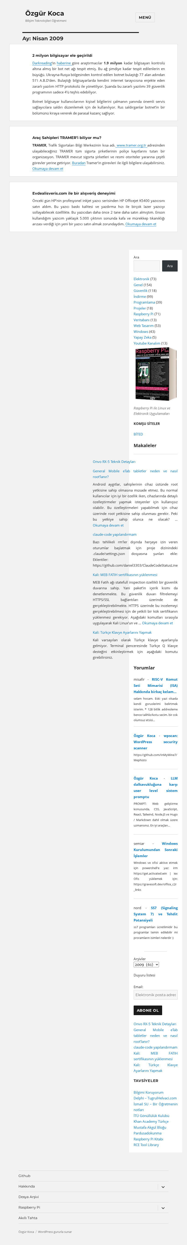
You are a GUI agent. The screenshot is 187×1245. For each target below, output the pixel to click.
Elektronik (141, 279)
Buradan (79, 162)
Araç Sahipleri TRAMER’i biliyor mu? (66, 138)
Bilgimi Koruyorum (149, 1092)
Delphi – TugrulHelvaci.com (155, 1098)
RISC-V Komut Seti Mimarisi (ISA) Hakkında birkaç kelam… (156, 685)
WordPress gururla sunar (55, 1232)
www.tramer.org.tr (131, 145)
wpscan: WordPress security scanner (156, 741)
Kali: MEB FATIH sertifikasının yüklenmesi (125, 574)
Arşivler (140, 959)
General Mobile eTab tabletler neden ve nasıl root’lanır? (156, 1036)
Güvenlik (141, 290)
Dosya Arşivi (28, 1197)
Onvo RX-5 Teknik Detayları (114, 461)
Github (24, 1176)
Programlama (144, 302)
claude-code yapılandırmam (115, 534)
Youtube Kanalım (147, 343)
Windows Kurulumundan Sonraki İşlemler (156, 849)
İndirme (140, 296)
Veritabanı (142, 320)
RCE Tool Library (146, 1144)
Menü (145, 17)
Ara (136, 257)
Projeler (140, 308)
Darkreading (42, 63)
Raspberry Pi (143, 314)
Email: (138, 986)
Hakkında (26, 1186)
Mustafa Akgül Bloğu (150, 1127)
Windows (141, 331)
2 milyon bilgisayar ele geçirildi (62, 55)
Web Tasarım (144, 325)
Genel (138, 285)
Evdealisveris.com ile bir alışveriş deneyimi (73, 193)
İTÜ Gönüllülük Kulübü (151, 1115)
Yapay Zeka (142, 337)
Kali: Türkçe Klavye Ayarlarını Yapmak (122, 632)
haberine (64, 63)
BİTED (138, 434)
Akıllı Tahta (27, 1218)
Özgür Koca (44, 13)
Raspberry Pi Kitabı (148, 1139)
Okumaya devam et (47, 168)
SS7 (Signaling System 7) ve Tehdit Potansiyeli (156, 913)
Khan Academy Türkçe (151, 1121)
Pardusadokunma (147, 1133)
